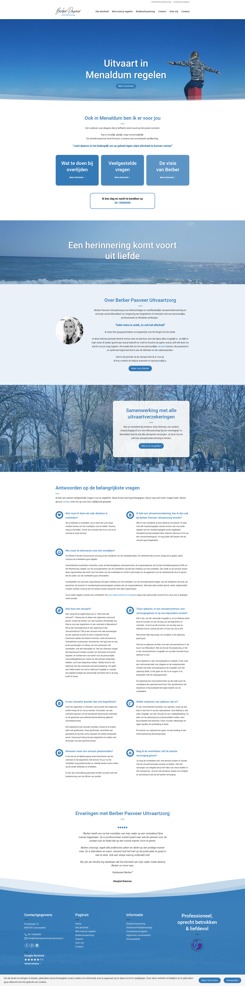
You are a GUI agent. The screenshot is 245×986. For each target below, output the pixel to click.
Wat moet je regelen (122, 11)
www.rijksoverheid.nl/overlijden (122, 595)
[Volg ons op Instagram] (31, 932)
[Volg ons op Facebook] (26, 932)
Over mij (174, 11)
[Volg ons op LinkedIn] (37, 932)
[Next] (237, 849)
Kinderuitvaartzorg (145, 11)
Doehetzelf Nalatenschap (161, 2)
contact (66, 501)
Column (162, 11)
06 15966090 (123, 202)
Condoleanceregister (181, 2)
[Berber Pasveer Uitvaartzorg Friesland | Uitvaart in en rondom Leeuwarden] (68, 11)
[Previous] (8, 849)
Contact (185, 11)
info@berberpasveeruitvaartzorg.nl (43, 925)
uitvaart (162, 346)
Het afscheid (102, 11)
